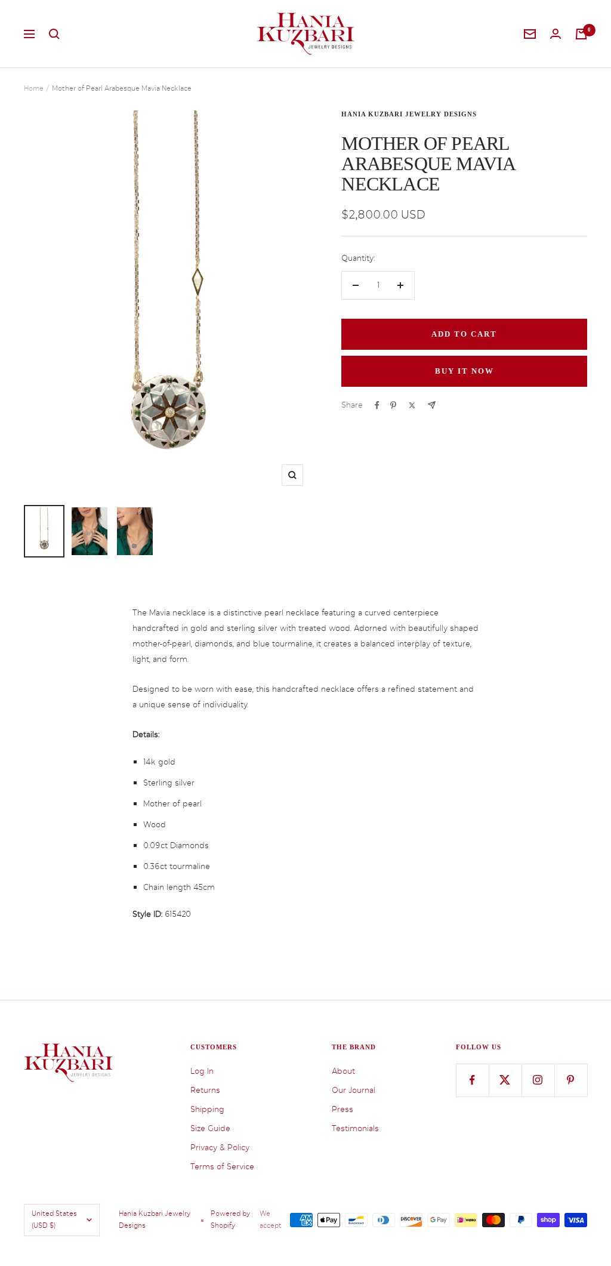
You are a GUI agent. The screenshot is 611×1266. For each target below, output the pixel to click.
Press (342, 1109)
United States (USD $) (54, 1219)
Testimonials (355, 1128)
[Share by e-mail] (432, 405)
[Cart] (581, 34)
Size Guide (210, 1128)
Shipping (207, 1109)
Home (34, 88)
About (343, 1071)
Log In (202, 1071)
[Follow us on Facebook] (472, 1080)
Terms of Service (222, 1167)
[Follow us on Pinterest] (570, 1080)
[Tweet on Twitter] (412, 405)
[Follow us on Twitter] (505, 1080)
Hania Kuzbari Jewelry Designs (409, 114)
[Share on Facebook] (377, 405)
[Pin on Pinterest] (393, 405)
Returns (205, 1090)
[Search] (54, 34)
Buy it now (464, 370)
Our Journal (353, 1090)
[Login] (555, 34)
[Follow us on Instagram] (537, 1080)
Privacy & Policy (219, 1147)
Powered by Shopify (230, 1219)
